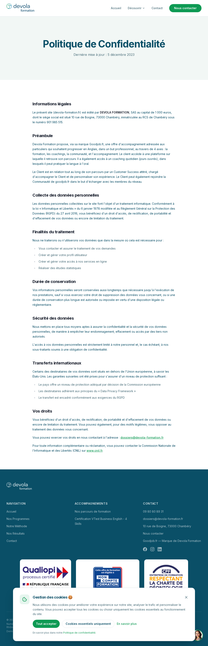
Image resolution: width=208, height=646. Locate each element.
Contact (157, 8)
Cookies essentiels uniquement (88, 623)
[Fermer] (186, 597)
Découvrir (134, 8)
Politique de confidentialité (79, 632)
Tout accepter (46, 623)
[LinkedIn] (160, 549)
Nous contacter (185, 8)
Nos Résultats (15, 533)
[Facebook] (145, 549)
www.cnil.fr (95, 450)
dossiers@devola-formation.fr (142, 437)
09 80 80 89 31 (153, 511)
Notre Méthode (16, 526)
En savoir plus (127, 623)
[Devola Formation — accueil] (21, 8)
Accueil (116, 8)
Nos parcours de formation (93, 511)
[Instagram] (152, 549)
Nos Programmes (17, 519)
